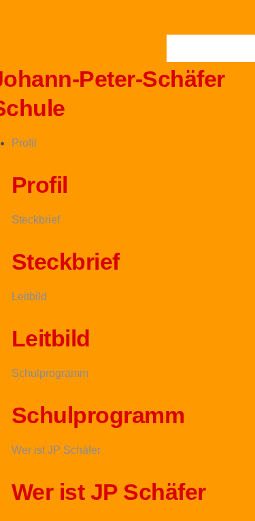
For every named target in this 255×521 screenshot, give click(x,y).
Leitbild (29, 296)
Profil (24, 143)
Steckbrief (36, 220)
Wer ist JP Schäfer (56, 450)
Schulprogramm (50, 373)
